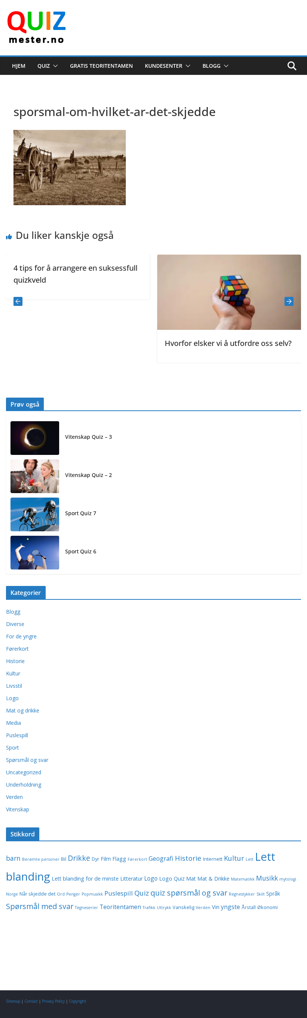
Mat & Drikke (213, 878)
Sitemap (13, 1001)
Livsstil (14, 685)
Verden (14, 796)
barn (13, 858)
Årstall (248, 907)
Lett (249, 859)
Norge (12, 894)
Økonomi (267, 907)
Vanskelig (183, 907)
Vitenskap (17, 809)
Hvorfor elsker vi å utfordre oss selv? (216, 343)
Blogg (212, 65)
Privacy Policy (53, 1001)
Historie (15, 661)
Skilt (260, 894)
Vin (215, 907)
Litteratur (131, 878)
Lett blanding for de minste (85, 878)
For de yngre (21, 636)
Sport (12, 747)
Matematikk (243, 879)
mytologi (287, 879)
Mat (191, 878)
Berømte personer (41, 859)
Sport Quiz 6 (80, 551)
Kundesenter (163, 65)
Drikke (79, 858)
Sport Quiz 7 (80, 513)
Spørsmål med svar (39, 906)
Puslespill (17, 735)
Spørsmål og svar (27, 759)
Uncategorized (23, 772)
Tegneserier (86, 907)
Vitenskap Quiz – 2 (88, 474)
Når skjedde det (37, 894)
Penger (73, 894)
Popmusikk (92, 894)
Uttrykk (164, 907)
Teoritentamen (120, 907)
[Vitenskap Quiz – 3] (34, 438)
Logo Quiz (172, 878)
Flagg (119, 858)
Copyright (77, 1001)
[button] (54, 66)
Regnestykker (242, 894)
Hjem (18, 65)
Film (106, 858)
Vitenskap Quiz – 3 (88, 436)
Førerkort (17, 648)
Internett (212, 859)
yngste (230, 907)
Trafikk (149, 907)
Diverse (15, 623)
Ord (61, 894)
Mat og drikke (22, 710)
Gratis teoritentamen (101, 65)
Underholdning (23, 784)
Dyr (95, 859)
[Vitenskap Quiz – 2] (34, 476)
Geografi (161, 858)
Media (13, 722)
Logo (12, 698)
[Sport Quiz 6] (34, 552)
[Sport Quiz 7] (34, 514)
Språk (273, 893)
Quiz (43, 65)
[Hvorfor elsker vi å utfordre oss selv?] (217, 260)
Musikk (267, 877)
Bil (63, 859)
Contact (31, 1001)
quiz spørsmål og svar (189, 893)
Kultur (13, 673)
